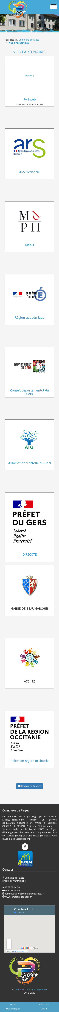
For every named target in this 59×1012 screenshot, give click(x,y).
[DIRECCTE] (29, 521)
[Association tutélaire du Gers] (29, 439)
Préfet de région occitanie (29, 761)
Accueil (13, 1004)
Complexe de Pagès (25, 989)
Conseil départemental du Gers (29, 392)
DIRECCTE (29, 554)
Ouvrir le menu (53, 6)
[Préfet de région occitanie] (29, 733)
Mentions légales (13, 1009)
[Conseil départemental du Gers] (29, 366)
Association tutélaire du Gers (29, 463)
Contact (44, 1009)
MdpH (29, 245)
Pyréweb (29, 75)
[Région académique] (29, 294)
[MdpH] (29, 221)
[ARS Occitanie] (29, 148)
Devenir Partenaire (30, 785)
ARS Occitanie (29, 172)
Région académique (29, 317)
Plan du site (43, 1004)
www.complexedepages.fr (18, 896)
